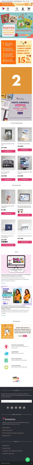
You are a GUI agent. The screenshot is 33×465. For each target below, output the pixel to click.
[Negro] (18, 212)
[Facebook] (7, 407)
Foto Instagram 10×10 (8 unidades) (7, 206)
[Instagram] (16, 407)
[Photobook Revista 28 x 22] (25, 226)
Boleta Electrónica (6, 435)
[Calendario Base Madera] (25, 134)
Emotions (8, 418)
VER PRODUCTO (8, 151)
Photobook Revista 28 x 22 (25, 236)
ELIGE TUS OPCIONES (25, 215)
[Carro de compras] (29, 8)
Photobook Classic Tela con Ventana (7, 236)
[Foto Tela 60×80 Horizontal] (8, 163)
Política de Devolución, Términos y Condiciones (13, 433)
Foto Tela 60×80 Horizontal (5, 172)
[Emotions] (3, 9)
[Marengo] (3, 242)
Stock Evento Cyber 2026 (8, 453)
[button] (15, 36)
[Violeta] (7, 242)
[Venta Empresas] (16, 107)
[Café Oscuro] (21, 212)
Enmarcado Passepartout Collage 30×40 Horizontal (24, 206)
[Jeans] (2, 242)
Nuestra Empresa (6, 427)
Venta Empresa (18, 1)
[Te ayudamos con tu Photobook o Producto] (16, 331)
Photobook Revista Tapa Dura (7, 144)
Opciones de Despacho (7, 1)
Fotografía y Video (6, 448)
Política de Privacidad (7, 430)
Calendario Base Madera (24, 143)
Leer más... (3, 283)
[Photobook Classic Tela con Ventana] (8, 227)
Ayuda (27, 1)
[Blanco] (23, 212)
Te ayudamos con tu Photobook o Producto (12, 451)
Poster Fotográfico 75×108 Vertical (25, 172)
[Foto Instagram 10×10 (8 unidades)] (8, 196)
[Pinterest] (20, 407)
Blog (24, 1)
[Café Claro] (20, 212)
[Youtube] (11, 407)
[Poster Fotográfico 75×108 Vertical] (25, 162)
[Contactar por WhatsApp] (27, 459)
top (31, 463)
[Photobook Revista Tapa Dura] (8, 134)
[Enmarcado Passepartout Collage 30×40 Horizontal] (25, 197)
